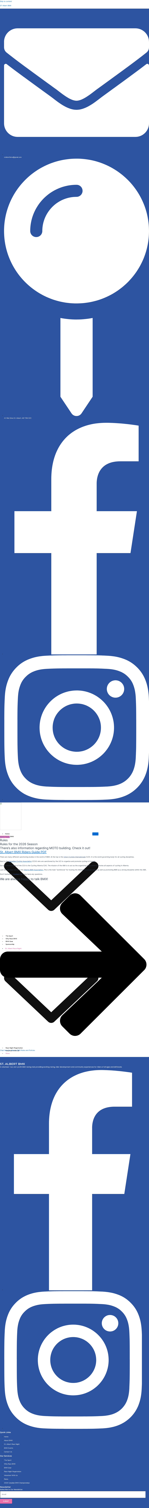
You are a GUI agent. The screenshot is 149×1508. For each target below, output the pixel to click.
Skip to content (6, 1)
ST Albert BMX (5, 6)
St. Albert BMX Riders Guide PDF (23, 852)
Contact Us (17, 874)
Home (7, 834)
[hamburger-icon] (95, 833)
